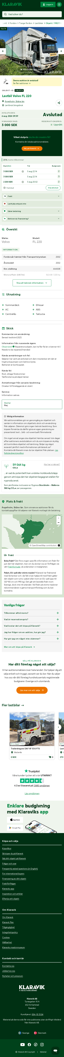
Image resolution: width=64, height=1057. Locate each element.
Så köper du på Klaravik (12, 853)
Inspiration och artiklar (12, 894)
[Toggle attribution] (59, 545)
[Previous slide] (3, 51)
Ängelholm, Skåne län (14, 101)
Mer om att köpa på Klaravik (18, 647)
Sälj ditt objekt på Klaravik (14, 858)
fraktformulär (14, 567)
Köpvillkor (6, 848)
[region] (32, 531)
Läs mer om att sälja (30, 690)
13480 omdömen (41, 785)
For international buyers (13, 873)
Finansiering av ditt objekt (14, 878)
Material (43, 1052)
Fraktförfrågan (9, 883)
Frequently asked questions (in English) (20, 868)
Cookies (6, 937)
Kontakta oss (8, 966)
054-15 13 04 (37, 1014)
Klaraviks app (8, 888)
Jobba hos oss (8, 971)
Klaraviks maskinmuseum (13, 947)
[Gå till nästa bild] (58, 727)
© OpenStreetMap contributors (43, 545)
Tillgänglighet (8, 927)
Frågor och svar (9, 863)
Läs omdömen (32, 793)
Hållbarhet (7, 942)
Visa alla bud (53, 188)
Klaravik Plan (8, 922)
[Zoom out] (58, 522)
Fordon (13, 23)
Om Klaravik (7, 917)
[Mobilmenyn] (59, 4)
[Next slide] (61, 51)
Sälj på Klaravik (30, 148)
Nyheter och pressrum (12, 976)
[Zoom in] (58, 518)
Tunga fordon (25, 23)
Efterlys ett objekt (10, 898)
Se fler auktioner (21, 83)
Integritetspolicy (10, 932)
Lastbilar (39, 23)
